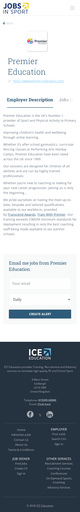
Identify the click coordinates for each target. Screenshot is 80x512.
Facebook (30, 414)
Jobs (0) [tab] (67, 99)
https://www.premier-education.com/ (38, 81)
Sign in (58, 444)
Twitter (40, 414)
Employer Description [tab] (30, 99)
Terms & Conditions (21, 450)
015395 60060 (47, 400)
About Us (21, 445)
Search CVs (59, 439)
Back (9, 23)
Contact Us (21, 440)
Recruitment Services (59, 463)
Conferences (59, 473)
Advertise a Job (21, 435)
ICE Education (44, 506)
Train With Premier (51, 214)
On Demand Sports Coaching (59, 480)
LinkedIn (49, 414)
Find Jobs (21, 463)
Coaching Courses (59, 468)
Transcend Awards (22, 214)
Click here (44, 404)
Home (21, 430)
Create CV (21, 468)
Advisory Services (58, 487)
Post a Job (58, 434)
